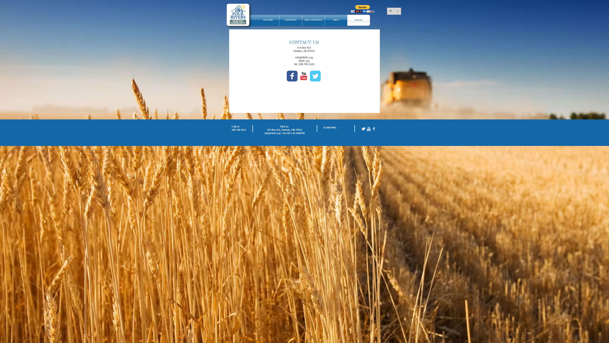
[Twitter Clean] (363, 129)
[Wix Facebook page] (292, 76)
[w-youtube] (369, 129)
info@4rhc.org (272, 133)
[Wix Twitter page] (315, 76)
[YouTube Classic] (303, 76)
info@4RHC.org (304, 58)
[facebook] (374, 129)
